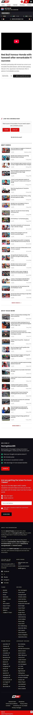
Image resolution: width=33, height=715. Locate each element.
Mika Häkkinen (22, 662)
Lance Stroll (21, 623)
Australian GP (6, 644)
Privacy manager (16, 707)
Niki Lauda (20, 668)
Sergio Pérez (21, 612)
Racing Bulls (6, 608)
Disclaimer (21, 701)
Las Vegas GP (6, 682)
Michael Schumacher (24, 648)
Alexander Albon (22, 628)
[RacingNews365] (5, 2)
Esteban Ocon (22, 614)
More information (17, 19)
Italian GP (5, 671)
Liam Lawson (21, 630)
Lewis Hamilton (12, 542)
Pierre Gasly (21, 621)
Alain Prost (21, 646)
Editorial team (12, 701)
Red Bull (5, 590)
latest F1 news (10, 531)
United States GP (7, 679)
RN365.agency (22, 568)
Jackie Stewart (22, 659)
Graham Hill (21, 679)
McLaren (5, 592)
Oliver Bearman (22, 632)
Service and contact (23, 566)
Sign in (5, 468)
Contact (8, 705)
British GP (5, 662)
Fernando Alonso (6, 543)
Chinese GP (6, 646)
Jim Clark (20, 666)
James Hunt (21, 657)
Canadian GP (6, 653)
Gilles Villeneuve (22, 655)
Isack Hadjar (21, 605)
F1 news (9, 5)
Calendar (15, 5)
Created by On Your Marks (20, 705)
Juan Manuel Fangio (23, 675)
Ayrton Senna (21, 653)
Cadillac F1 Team (7, 612)
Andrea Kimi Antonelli (23, 603)
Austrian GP (6, 659)
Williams (5, 610)
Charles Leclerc (17, 545)
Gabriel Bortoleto (22, 637)
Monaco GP (6, 655)
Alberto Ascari (22, 650)
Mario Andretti (22, 688)
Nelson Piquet (21, 682)
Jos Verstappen (22, 664)
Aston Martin (6, 603)
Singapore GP (6, 677)
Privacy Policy (23, 703)
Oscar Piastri (21, 608)
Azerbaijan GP (6, 675)
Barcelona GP (6, 657)
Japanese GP (6, 648)
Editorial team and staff (23, 563)
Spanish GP (6, 673)
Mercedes (5, 597)
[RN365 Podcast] (22, 1)
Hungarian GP (6, 666)
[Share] (11, 76)
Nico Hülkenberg (22, 626)
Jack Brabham (22, 684)
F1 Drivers (29, 5)
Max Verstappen (22, 542)
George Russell (5, 545)
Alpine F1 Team (7, 599)
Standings (22, 5)
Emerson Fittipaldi (23, 677)
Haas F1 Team (6, 605)
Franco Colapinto (22, 634)
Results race (5, 13)
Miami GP (5, 650)
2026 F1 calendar (14, 548)
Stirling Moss (21, 673)
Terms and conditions (11, 703)
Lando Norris (24, 543)
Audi (4, 601)
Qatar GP (5, 684)
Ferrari (4, 594)
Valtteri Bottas (22, 617)
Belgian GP (6, 664)
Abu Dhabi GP (6, 686)
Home (3, 5)
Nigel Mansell (21, 671)
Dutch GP (5, 668)
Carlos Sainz (21, 610)
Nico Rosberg (21, 644)
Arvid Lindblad (21, 619)
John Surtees (21, 686)
